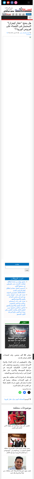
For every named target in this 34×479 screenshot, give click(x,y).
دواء (14, 399)
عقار (10, 399)
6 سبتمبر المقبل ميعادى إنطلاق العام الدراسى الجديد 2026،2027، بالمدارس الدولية (15, 290)
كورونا (6, 399)
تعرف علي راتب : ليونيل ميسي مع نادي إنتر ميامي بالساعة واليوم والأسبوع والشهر (16, 297)
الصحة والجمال (26, 32)
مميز (21, 32)
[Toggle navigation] (28, 2)
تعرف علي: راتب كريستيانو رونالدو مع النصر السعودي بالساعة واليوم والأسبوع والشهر (15, 303)
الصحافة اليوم (20, 399)
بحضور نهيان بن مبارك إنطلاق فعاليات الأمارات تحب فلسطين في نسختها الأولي (16, 284)
